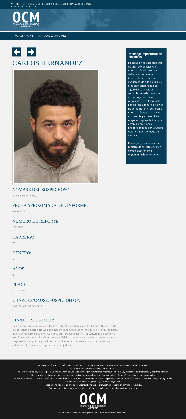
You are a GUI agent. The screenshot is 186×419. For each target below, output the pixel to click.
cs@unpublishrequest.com (125, 388)
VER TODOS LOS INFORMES (52, 35)
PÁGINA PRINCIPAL (23, 35)
